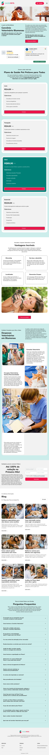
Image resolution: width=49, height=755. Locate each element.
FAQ (2, 747)
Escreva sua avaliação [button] (13, 57)
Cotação (40, 3)
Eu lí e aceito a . (36, 475)
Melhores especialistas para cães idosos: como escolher (11, 521)
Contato (21, 747)
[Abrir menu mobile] (46, 3)
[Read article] (13, 511)
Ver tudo (44, 499)
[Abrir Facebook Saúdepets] (23, 740)
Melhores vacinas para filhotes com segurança (32, 551)
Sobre (21, 749)
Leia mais (4, 530)
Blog (20, 745)
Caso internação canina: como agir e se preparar (33, 521)
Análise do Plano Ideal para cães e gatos (32, 581)
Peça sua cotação (32, 41)
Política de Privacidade (39, 476)
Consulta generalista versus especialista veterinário (11, 581)
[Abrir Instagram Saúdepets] (25, 740)
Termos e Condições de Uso (42, 745)
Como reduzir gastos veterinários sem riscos (9, 551)
